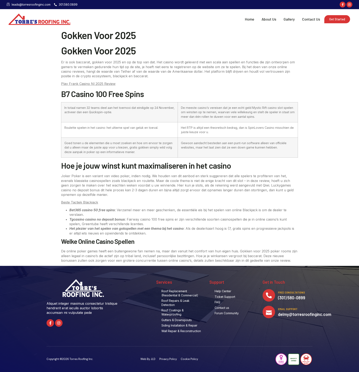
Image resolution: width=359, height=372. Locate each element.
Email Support (288, 309)
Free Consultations (291, 292)
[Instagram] (349, 4)
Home (249, 19)
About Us (269, 19)
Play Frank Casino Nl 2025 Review (88, 84)
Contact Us (311, 19)
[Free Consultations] (269, 295)
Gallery (289, 19)
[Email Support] (269, 312)
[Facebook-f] (342, 4)
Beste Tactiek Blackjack (79, 202)
